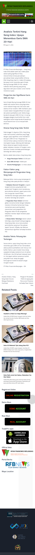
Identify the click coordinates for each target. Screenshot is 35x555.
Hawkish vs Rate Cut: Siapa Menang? (15, 314)
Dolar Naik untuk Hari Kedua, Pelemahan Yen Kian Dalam (17, 376)
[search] (32, 21)
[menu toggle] (8, 21)
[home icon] (4, 21)
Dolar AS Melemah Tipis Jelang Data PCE (16, 345)
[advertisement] (17, 15)
